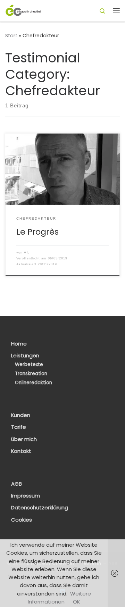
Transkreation (31, 373)
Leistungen (25, 355)
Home (19, 343)
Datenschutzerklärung (39, 507)
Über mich (24, 439)
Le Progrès (37, 231)
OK (76, 601)
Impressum (25, 495)
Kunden (20, 415)
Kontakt (21, 451)
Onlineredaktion (33, 382)
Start (11, 35)
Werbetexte (29, 364)
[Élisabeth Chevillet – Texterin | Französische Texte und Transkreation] (23, 10)
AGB (16, 483)
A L (27, 252)
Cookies (21, 519)
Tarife (18, 427)
